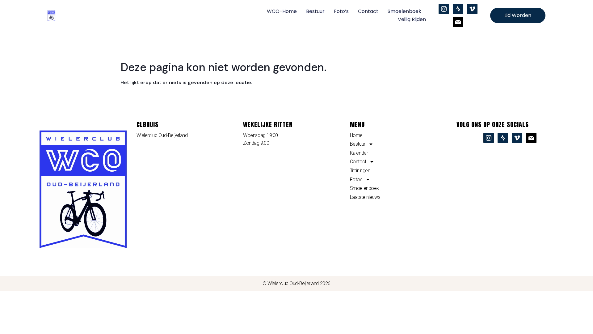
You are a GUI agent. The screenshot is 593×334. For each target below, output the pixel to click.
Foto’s (341, 11)
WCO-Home (282, 11)
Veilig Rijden (412, 19)
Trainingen (360, 170)
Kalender (359, 153)
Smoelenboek (404, 11)
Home (356, 135)
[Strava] (458, 8)
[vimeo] (472, 8)
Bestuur (315, 11)
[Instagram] (444, 8)
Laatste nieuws (365, 197)
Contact (368, 11)
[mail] (458, 21)
